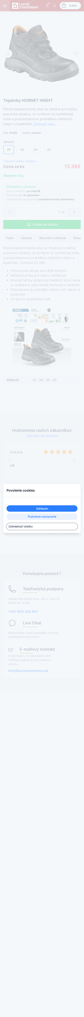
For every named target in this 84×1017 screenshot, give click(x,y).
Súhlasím (42, 508)
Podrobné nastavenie (42, 516)
